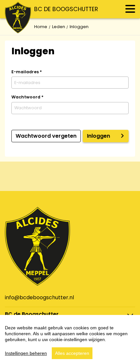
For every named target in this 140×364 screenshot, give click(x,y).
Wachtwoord (27, 97)
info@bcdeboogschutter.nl (39, 297)
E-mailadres (26, 72)
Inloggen (98, 136)
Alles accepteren (72, 353)
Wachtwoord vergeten (46, 136)
